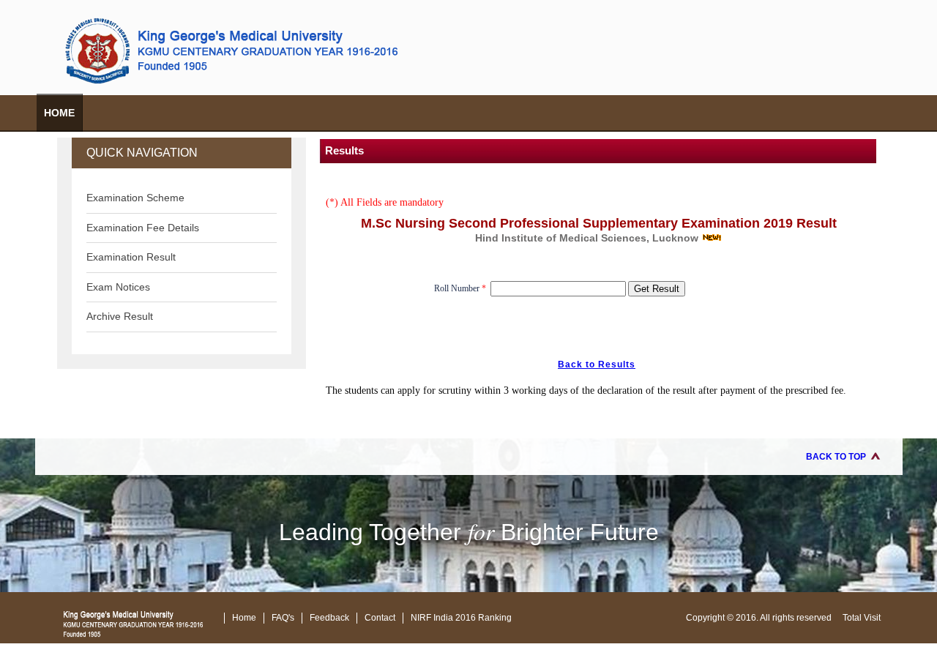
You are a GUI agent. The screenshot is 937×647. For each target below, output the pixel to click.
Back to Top (836, 457)
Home (59, 113)
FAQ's (283, 618)
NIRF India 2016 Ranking (461, 618)
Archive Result (119, 316)
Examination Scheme (135, 197)
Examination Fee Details (142, 227)
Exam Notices (118, 287)
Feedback (329, 618)
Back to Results (596, 364)
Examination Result (131, 257)
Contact (380, 618)
